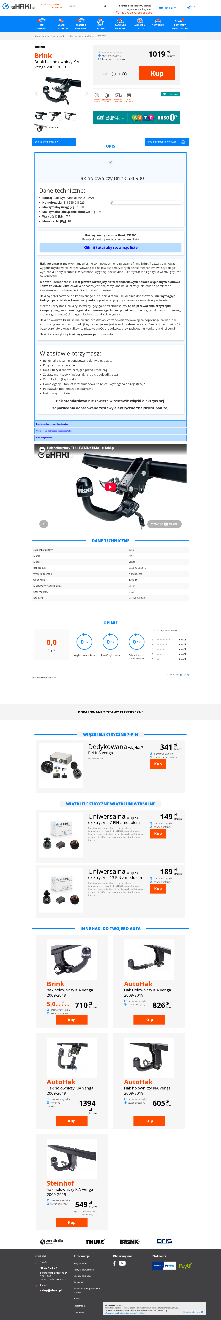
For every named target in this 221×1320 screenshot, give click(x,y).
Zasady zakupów (82, 1275)
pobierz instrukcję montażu (162, 141)
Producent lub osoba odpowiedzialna (53, 424)
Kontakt (77, 1298)
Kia (71, 36)
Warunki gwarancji (44, 437)
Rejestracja (79, 1305)
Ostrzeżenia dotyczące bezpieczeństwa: (54, 431)
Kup (157, 73)
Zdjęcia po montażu (45, 141)
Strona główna (41, 36)
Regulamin (79, 1282)
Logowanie (79, 1312)
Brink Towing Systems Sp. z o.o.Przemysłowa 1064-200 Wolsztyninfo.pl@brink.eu (53, 425)
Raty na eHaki (80, 1263)
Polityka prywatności (84, 1269)
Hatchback (89, 36)
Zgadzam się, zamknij (193, 1312)
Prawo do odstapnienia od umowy (87, 1290)
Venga (78, 36)
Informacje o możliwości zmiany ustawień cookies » (125, 1313)
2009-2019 (101, 36)
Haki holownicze (59, 36)
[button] (36, 94)
